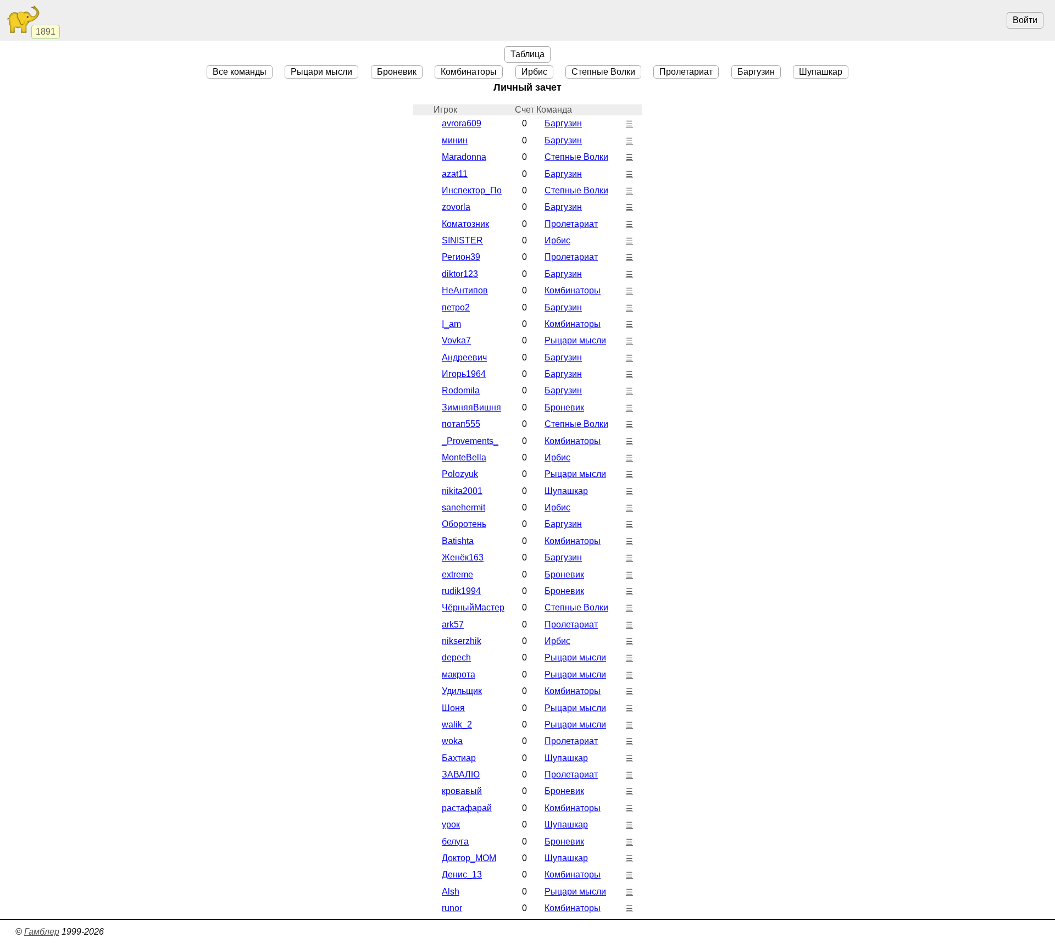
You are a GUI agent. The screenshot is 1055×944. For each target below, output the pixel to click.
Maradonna (464, 157)
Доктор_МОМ (469, 858)
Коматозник (465, 224)
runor (452, 908)
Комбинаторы (469, 71)
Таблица (527, 54)
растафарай (467, 808)
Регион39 (461, 257)
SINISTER (462, 240)
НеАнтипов (465, 290)
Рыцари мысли (321, 71)
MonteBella (464, 457)
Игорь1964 (464, 374)
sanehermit (463, 507)
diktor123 (460, 274)
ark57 (453, 624)
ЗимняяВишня (471, 407)
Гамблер (41, 931)
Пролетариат (686, 71)
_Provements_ (470, 441)
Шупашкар (820, 71)
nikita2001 (462, 491)
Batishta (458, 541)
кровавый (462, 791)
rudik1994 (461, 591)
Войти (1025, 20)
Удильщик (462, 691)
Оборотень (464, 524)
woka (452, 741)
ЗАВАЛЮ (461, 774)
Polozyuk (460, 474)
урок (451, 824)
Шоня (453, 708)
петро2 (456, 307)
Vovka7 (456, 340)
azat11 (455, 174)
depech (456, 657)
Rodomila (461, 390)
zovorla (456, 207)
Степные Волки (603, 71)
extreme (457, 574)
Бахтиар (459, 758)
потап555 (461, 424)
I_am (451, 324)
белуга (455, 841)
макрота (458, 674)
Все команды (239, 71)
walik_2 (457, 724)
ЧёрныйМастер (473, 607)
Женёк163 (463, 557)
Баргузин (756, 71)
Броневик (397, 71)
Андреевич (464, 357)
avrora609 (461, 123)
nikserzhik (461, 641)
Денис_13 (462, 874)
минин (455, 140)
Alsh (450, 891)
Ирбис (534, 71)
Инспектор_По (472, 190)
